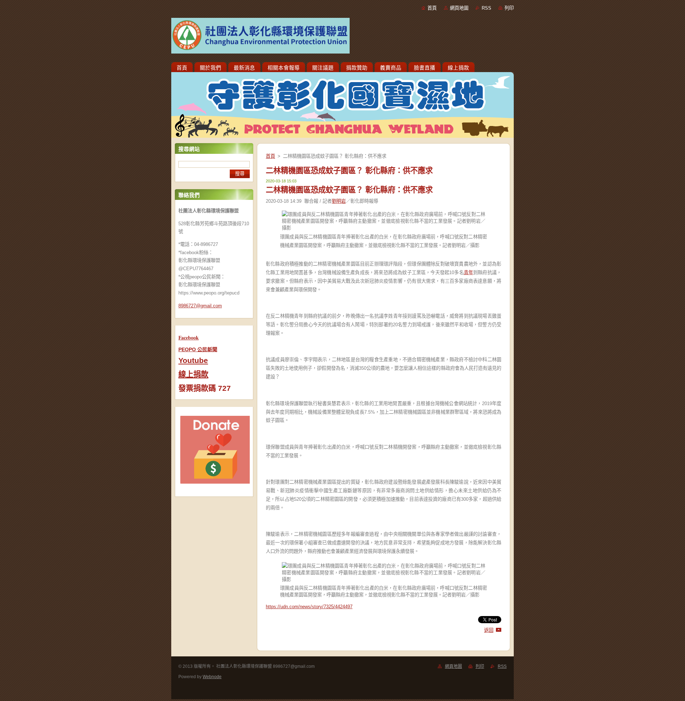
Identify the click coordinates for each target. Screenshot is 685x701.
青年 (468, 272)
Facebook (188, 337)
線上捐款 (193, 374)
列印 (509, 8)
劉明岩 (339, 201)
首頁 (432, 8)
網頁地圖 (459, 8)
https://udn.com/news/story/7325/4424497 (309, 606)
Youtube (193, 360)
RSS (486, 8)
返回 (488, 630)
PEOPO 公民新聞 (197, 349)
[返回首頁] (342, 37)
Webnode (212, 676)
